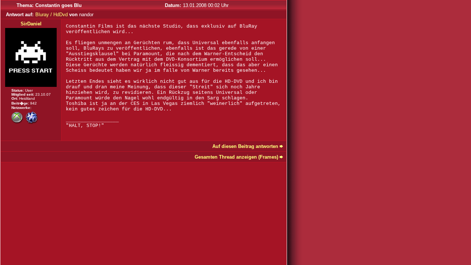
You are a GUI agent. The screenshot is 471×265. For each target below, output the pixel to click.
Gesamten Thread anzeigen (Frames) (236, 157)
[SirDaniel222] (17, 122)
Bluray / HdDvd (51, 14)
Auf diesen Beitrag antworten (245, 146)
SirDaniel (31, 23)
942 (33, 103)
